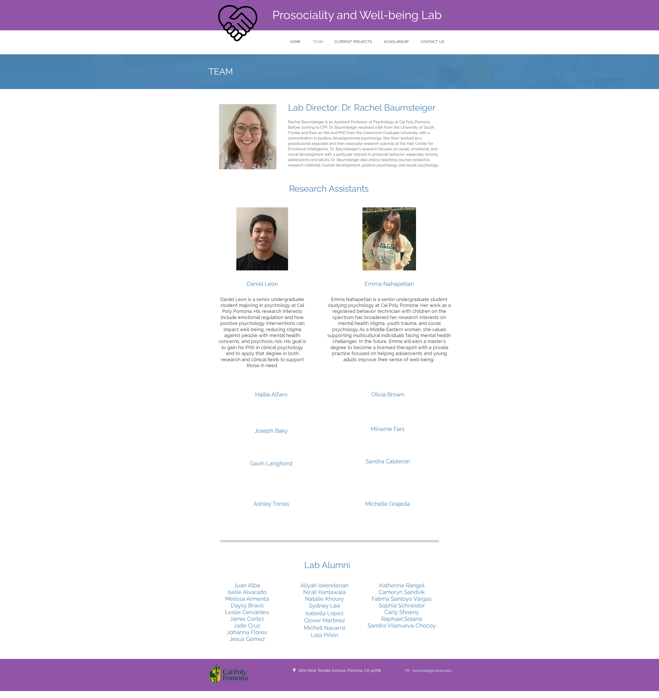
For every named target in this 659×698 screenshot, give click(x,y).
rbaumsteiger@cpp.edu (432, 670)
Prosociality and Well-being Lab (357, 15)
